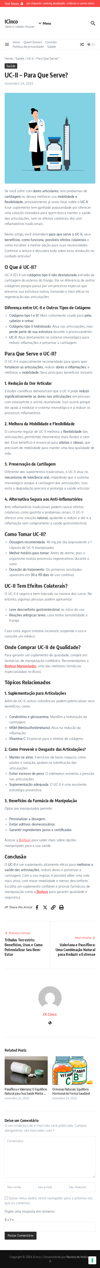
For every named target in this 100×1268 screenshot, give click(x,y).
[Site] (50, 1023)
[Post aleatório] (82, 44)
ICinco (11, 21)
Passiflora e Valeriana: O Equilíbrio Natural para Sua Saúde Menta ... (26, 1091)
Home (9, 58)
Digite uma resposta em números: (30, 1211)
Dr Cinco (50, 1014)
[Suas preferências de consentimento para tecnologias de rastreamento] (92, 1260)
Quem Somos (32, 42)
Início (16, 42)
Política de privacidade (28, 46)
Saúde (51, 46)
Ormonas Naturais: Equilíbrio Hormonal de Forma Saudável (71, 1091)
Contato (51, 42)
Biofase (24, 840)
